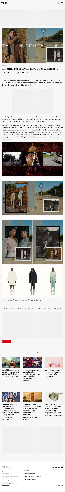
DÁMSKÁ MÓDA (52, 308)
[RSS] (62, 467)
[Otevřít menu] (62, 3)
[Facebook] (56, 467)
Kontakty (27, 467)
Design (25, 419)
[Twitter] (59, 467)
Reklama (26, 470)
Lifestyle (25, 417)
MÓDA (60, 308)
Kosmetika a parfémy (50, 379)
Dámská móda (9, 379)
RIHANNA (4, 308)
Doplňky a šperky (33, 417)
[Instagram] (53, 467)
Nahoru (60, 485)
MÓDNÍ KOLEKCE (31, 308)
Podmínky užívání (29, 473)
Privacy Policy (12, 483)
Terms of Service (5, 485)
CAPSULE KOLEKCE (20, 308)
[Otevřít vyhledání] (58, 3)
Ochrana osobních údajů (32, 476)
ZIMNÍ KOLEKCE (42, 308)
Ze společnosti (5, 419)
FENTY (11, 308)
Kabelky (61, 415)
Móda (3, 76)
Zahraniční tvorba (28, 385)
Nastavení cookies (30, 479)
